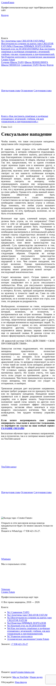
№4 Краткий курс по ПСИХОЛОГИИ (26, 47)
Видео (42, 65)
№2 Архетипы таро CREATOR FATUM (27, 615)
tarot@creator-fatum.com (22, 672)
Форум (49, 65)
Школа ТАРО (17, 62)
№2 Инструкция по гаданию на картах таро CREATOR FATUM (27, 43)
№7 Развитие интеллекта (20, 636)
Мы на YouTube (20, 677)
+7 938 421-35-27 (19, 644)
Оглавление (27, 90)
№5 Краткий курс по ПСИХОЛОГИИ (26, 625)
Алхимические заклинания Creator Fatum (28, 639)
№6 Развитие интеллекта (14, 57)
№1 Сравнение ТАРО (18, 612)
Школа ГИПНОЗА (10, 65)
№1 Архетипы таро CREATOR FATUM (21, 41)
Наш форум (21, 682)
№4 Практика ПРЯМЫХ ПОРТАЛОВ (26, 623)
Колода (5, 15)
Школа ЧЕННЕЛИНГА (36, 62)
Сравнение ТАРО (30, 65)
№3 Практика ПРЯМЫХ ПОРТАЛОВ (28, 46)
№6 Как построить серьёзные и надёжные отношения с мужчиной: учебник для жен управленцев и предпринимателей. (28, 631)
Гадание (5, 62)
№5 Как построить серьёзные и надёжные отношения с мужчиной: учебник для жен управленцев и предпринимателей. (28, 52)
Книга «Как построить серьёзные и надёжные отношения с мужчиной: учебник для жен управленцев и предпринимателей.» (24, 119)
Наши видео (36, 677)
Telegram (5, 589)
